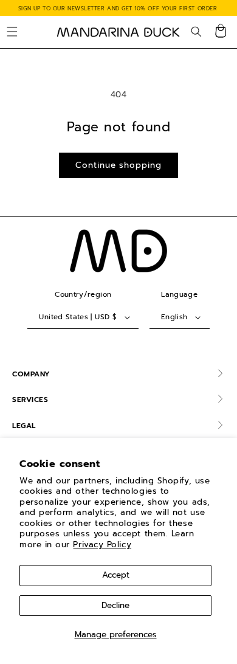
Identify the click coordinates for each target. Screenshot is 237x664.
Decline (115, 605)
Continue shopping (118, 165)
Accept (115, 575)
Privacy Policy (102, 544)
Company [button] (31, 373)
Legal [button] (24, 425)
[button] (12, 32)
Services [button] (30, 399)
